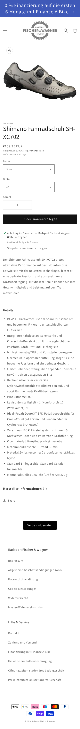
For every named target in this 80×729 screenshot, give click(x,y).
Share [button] (11, 500)
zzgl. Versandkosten (34, 150)
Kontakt (13, 633)
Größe (6, 179)
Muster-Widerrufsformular (25, 607)
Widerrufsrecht (18, 598)
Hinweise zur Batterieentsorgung (30, 661)
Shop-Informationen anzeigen (27, 248)
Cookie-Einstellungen (22, 589)
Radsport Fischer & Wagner (43, 721)
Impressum (15, 561)
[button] (5, 30)
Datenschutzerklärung (23, 579)
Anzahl (7, 197)
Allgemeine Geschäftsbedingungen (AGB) (35, 570)
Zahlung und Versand (22, 642)
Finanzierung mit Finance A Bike (29, 652)
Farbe (6, 161)
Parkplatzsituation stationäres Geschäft (34, 680)
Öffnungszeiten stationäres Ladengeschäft (36, 670)
